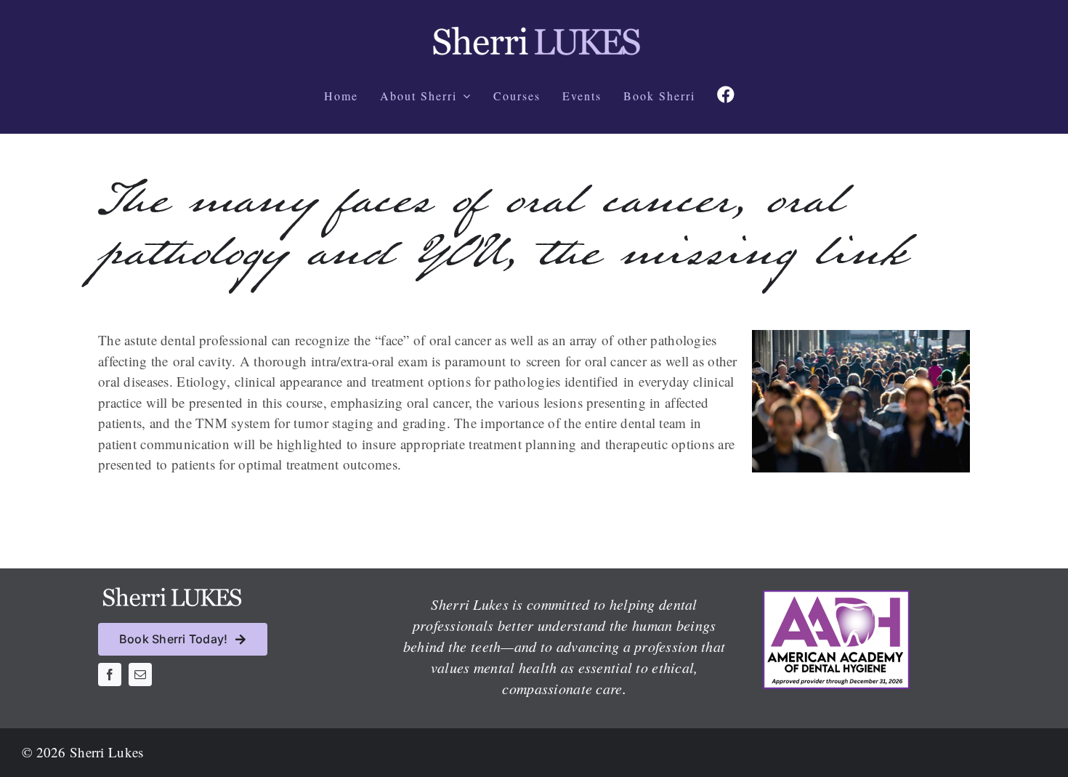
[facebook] (109, 674)
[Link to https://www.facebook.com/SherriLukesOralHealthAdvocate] (726, 94)
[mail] (140, 674)
